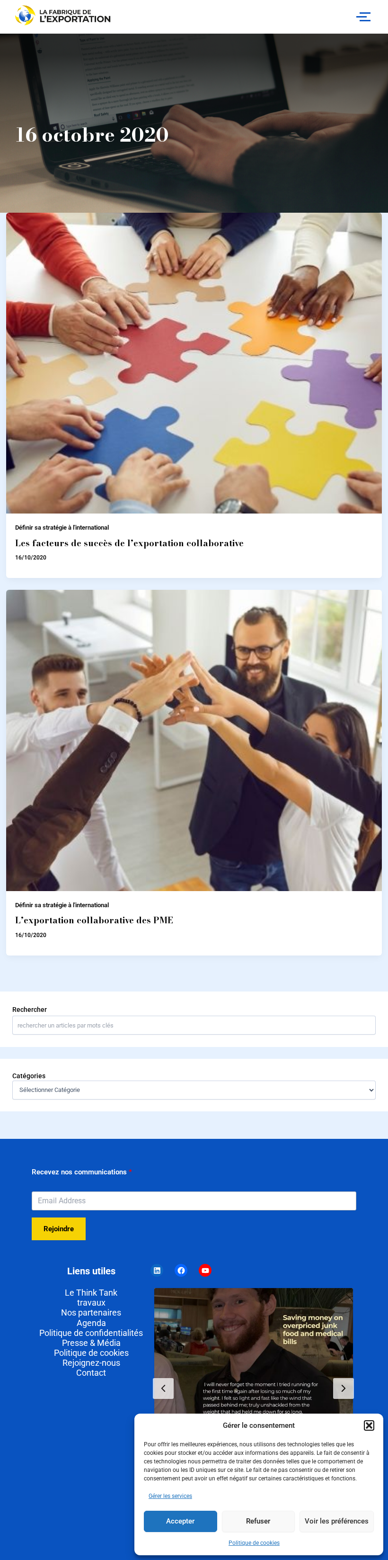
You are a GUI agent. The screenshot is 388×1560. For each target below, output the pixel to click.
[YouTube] (205, 1270)
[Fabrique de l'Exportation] (64, 15)
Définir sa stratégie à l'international (62, 527)
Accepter (180, 1521)
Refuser (258, 1521)
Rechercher (29, 1009)
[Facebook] (181, 1270)
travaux (91, 1303)
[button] (369, 1425)
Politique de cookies (254, 1543)
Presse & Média (91, 1343)
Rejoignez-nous (91, 1363)
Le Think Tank (91, 1293)
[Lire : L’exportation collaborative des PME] (194, 740)
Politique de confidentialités (91, 1333)
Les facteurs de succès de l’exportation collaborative (129, 543)
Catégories (28, 1076)
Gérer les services (170, 1496)
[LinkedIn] (156, 1270)
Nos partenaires (91, 1312)
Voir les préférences (337, 1521)
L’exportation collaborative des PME (94, 920)
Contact (91, 1373)
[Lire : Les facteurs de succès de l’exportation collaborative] (194, 363)
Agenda (91, 1323)
